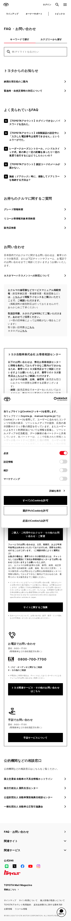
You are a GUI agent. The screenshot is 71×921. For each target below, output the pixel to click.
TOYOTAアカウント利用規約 (17, 904)
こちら (16, 296)
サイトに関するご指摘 (35, 607)
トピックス (60, 14)
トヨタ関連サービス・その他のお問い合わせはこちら (35, 689)
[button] (61, 912)
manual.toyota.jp (45, 416)
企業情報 (8, 909)
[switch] (63, 462)
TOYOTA (6, 4)
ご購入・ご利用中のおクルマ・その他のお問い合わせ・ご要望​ (35, 534)
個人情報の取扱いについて (52, 900)
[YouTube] (30, 866)
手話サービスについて (35, 737)
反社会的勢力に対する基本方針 (48, 904)
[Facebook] (22, 866)
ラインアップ (12, 14)
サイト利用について (28, 900)
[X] (14, 866)
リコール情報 (21, 909)
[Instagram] (38, 866)
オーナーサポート (34, 14)
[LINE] (6, 866)
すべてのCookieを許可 (35, 500)
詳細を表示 (55, 490)
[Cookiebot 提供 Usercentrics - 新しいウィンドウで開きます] (52, 399)
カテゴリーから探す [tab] (51, 39)
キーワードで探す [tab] (19, 39)
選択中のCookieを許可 (35, 510)
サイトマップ (10, 900)
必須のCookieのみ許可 (35, 520)
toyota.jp (26, 416)
